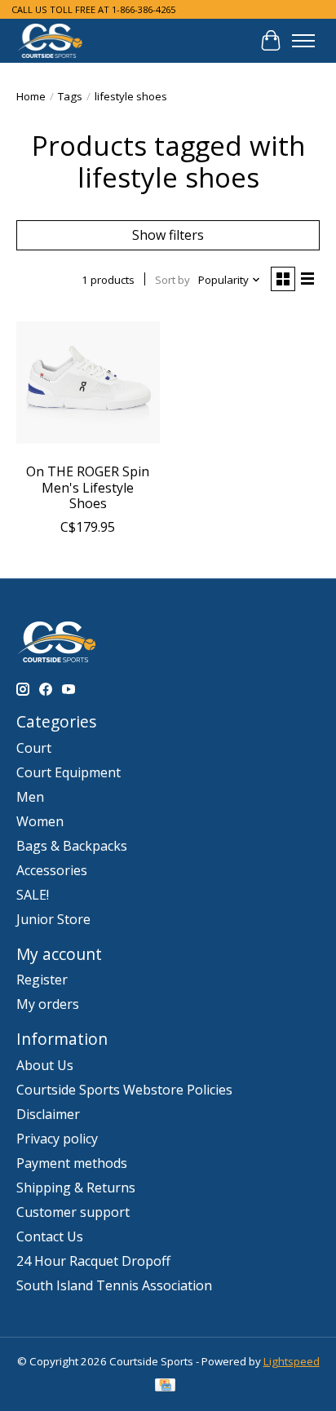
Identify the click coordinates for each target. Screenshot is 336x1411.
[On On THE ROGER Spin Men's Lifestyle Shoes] (88, 382)
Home (31, 96)
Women (40, 821)
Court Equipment (68, 772)
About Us (44, 1065)
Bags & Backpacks (71, 846)
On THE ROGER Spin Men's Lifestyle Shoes (87, 486)
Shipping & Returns (75, 1187)
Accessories (51, 870)
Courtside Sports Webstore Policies (124, 1090)
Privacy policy (57, 1139)
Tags (70, 96)
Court (33, 748)
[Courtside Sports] (50, 40)
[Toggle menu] (303, 40)
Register (42, 980)
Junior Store (53, 919)
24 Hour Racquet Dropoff (93, 1261)
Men (30, 797)
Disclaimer (48, 1114)
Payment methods (71, 1163)
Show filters (168, 235)
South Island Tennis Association (114, 1285)
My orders (47, 1004)
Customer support (73, 1212)
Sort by (172, 279)
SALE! (32, 895)
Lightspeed (291, 1361)
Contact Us (49, 1236)
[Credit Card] (165, 1386)
